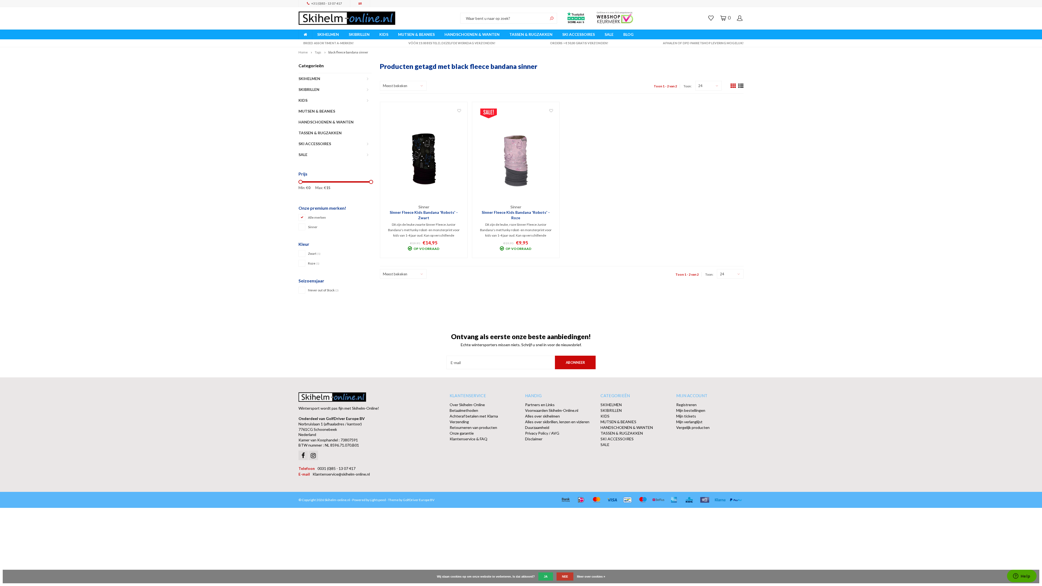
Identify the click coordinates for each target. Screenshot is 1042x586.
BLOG (628, 34)
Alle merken (317, 217)
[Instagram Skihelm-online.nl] (313, 455)
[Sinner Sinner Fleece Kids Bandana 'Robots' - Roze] (515, 156)
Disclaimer (533, 439)
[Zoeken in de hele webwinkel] (551, 18)
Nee (565, 576)
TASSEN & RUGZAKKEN (530, 34)
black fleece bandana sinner (348, 52)
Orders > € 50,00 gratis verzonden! (579, 43)
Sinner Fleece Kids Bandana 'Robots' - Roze (516, 215)
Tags (318, 52)
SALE (609, 34)
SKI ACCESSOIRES (578, 34)
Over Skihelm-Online (467, 404)
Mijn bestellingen (690, 410)
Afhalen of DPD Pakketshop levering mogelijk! (703, 43)
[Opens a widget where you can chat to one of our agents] (1022, 576)
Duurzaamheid (537, 427)
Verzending (459, 421)
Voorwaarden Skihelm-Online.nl (551, 410)
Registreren (686, 404)
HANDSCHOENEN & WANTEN (472, 34)
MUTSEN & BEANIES (416, 34)
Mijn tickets (686, 416)
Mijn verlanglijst (689, 421)
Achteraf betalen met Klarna (474, 416)
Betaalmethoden (464, 410)
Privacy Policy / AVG (542, 433)
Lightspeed (378, 500)
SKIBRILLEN (359, 34)
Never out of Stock (323, 290)
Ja (546, 576)
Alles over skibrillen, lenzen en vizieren (557, 421)
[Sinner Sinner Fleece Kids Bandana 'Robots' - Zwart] (423, 156)
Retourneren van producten (473, 427)
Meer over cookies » (591, 576)
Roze (313, 263)
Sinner (312, 227)
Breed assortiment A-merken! (328, 43)
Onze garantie (462, 433)
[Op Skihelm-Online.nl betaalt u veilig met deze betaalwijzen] (565, 500)
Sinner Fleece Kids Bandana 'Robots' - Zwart (424, 215)
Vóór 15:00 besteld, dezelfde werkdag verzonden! (451, 43)
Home (303, 52)
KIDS (383, 34)
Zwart (314, 253)
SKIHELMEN (328, 34)
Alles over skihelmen (542, 416)
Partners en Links (540, 404)
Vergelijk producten (693, 427)
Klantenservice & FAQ (468, 439)
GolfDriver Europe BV (418, 500)
